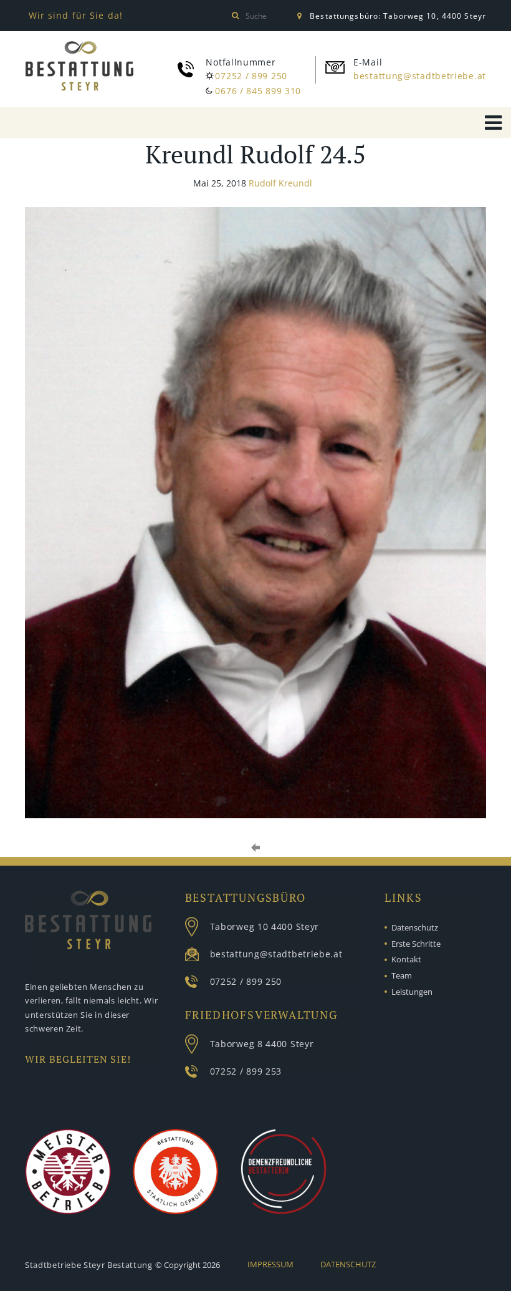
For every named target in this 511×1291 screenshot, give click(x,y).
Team (401, 975)
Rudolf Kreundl (280, 183)
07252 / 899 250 (251, 76)
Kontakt (406, 959)
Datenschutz (414, 927)
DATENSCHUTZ (348, 1264)
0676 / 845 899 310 (258, 91)
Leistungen (411, 991)
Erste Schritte (416, 943)
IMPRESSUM (270, 1264)
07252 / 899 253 (246, 1071)
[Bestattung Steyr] (79, 68)
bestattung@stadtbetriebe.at (419, 76)
